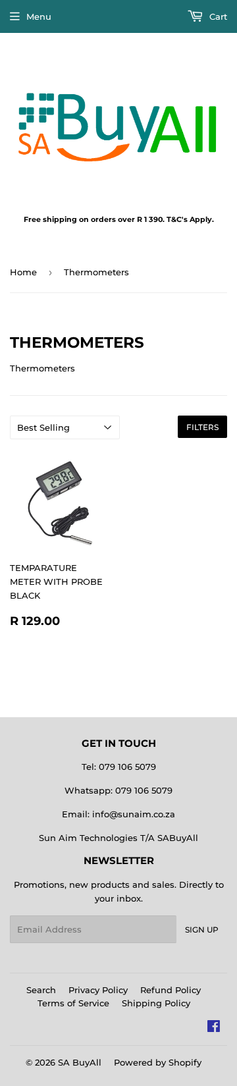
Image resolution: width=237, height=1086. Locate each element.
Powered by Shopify (157, 1062)
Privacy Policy (98, 990)
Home (23, 272)
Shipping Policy (156, 1003)
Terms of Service (73, 1003)
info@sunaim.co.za (133, 814)
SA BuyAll (79, 1062)
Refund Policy (170, 990)
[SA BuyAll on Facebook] (214, 1028)
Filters (202, 427)
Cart (217, 16)
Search (41, 990)
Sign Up (202, 930)
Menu (38, 16)
